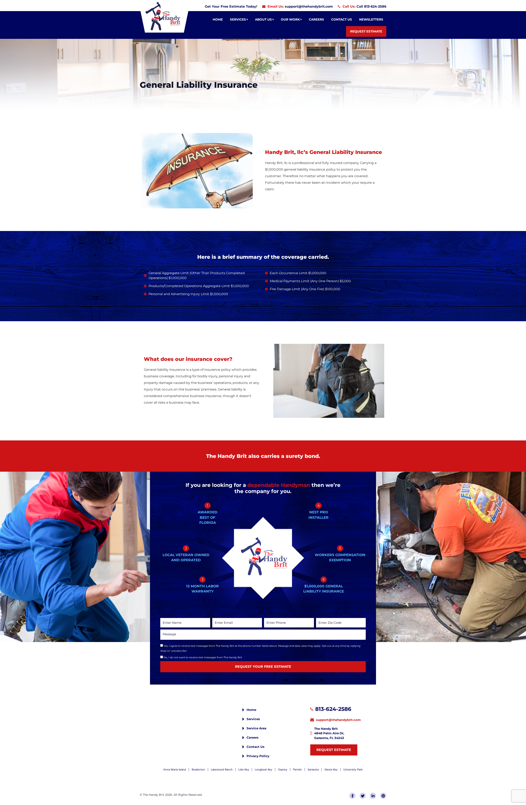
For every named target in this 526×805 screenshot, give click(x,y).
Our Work (291, 19)
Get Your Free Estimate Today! (231, 6)
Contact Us (341, 19)
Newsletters (371, 19)
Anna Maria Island (174, 769)
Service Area (256, 728)
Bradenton (198, 769)
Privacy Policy (258, 756)
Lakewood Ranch (222, 769)
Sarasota (313, 769)
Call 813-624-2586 (371, 6)
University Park (353, 769)
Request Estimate (366, 31)
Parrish (297, 769)
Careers (316, 19)
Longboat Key (263, 769)
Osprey (282, 769)
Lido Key (243, 769)
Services (238, 19)
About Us (264, 19)
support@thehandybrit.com (309, 6)
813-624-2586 (333, 709)
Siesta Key (331, 769)
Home (218, 19)
